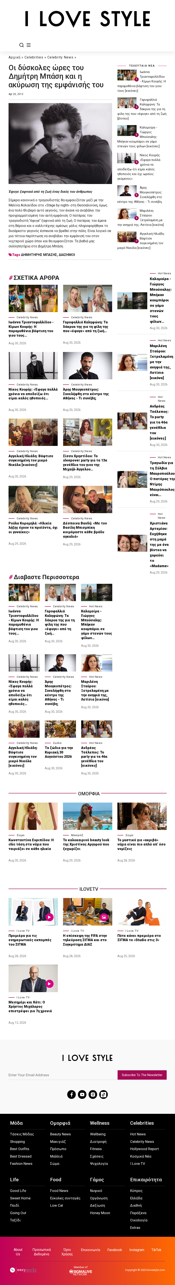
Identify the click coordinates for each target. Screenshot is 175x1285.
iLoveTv (88, 889)
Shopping (17, 1141)
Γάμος (97, 1180)
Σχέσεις (97, 1156)
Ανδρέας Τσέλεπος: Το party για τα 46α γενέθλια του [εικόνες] (94, 757)
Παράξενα (138, 1213)
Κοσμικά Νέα (140, 1156)
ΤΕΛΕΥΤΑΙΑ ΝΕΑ (142, 65)
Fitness (96, 1149)
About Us (18, 1252)
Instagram (136, 1250)
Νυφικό (96, 1191)
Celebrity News (60, 57)
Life (14, 1180)
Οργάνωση (99, 1198)
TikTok (156, 1250)
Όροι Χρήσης (67, 1252)
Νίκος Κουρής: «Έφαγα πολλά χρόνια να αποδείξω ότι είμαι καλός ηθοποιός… (33, 393)
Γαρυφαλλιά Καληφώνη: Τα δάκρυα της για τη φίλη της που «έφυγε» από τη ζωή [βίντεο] (141, 109)
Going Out (18, 1213)
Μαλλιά (56, 1156)
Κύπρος (136, 1191)
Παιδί (14, 1205)
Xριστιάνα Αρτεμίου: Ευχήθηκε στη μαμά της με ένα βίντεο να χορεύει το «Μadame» (159, 544)
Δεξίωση (97, 1205)
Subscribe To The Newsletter (142, 1075)
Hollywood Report (144, 1149)
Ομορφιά (60, 1123)
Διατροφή (98, 1141)
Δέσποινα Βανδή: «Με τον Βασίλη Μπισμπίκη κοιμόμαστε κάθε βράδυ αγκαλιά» (85, 530)
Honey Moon (100, 1213)
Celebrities (34, 57)
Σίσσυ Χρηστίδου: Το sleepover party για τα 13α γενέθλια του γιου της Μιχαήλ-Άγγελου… (85, 462)
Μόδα (16, 1123)
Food (55, 1180)
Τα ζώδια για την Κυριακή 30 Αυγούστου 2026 (59, 752)
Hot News (96, 606)
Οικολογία (138, 1220)
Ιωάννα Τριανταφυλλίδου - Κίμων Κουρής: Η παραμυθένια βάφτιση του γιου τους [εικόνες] (141, 81)
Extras (135, 1227)
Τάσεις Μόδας (22, 1134)
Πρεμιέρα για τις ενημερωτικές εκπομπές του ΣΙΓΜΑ (30, 940)
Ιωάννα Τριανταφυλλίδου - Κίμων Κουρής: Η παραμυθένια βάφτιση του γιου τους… (31, 328)
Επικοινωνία (90, 1250)
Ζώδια (57, 743)
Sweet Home (20, 1198)
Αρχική (14, 57)
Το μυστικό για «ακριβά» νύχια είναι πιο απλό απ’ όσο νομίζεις (141, 844)
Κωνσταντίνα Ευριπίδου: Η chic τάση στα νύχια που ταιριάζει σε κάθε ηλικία (31, 844)
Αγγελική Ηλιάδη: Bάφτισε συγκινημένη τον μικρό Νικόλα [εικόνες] (31, 460)
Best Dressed (21, 1156)
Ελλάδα (136, 1198)
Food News (59, 1191)
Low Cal (56, 1205)
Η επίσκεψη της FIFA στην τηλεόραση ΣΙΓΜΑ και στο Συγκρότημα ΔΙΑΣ (85, 940)
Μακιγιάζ (77, 835)
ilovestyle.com (156, 1270)
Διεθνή (136, 1205)
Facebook (114, 1250)
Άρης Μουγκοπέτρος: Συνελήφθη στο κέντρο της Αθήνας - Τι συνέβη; (86, 393)
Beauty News (60, 1134)
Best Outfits (19, 1149)
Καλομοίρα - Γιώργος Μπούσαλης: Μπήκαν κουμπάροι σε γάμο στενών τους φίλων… (96, 624)
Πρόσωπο (58, 1149)
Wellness (99, 1123)
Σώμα (21, 835)
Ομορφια (89, 793)
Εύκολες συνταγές (65, 1198)
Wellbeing (98, 1134)
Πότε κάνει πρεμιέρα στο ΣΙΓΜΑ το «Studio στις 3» (139, 938)
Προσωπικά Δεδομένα (41, 1252)
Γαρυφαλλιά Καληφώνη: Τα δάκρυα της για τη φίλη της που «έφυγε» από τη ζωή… (85, 326)
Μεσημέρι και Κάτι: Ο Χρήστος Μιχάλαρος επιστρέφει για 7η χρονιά (31, 1006)
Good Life (18, 1191)
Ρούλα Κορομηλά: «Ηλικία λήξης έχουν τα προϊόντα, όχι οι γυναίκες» (33, 527)
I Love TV (23, 930)
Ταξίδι (15, 1220)
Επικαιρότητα (146, 1180)
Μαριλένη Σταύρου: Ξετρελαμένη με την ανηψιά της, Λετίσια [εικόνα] (95, 690)
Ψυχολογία (99, 1163)
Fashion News (21, 1163)
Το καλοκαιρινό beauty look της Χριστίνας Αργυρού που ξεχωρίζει (86, 844)
